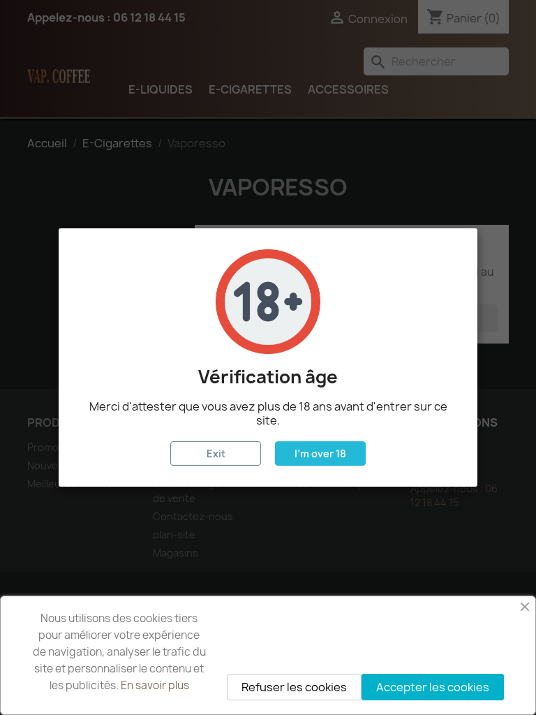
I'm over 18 (320, 453)
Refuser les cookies (294, 687)
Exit (216, 453)
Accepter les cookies (432, 687)
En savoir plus (155, 685)
